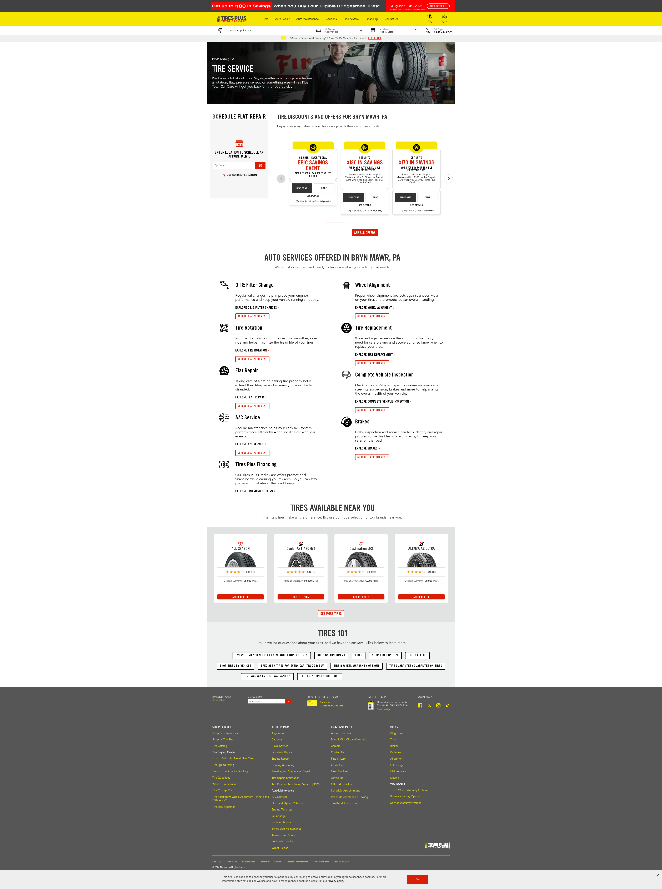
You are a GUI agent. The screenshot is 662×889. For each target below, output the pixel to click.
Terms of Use (231, 862)
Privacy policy (336, 881)
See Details (313, 196)
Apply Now (325, 702)
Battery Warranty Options (405, 796)
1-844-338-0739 (443, 32)
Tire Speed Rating (223, 765)
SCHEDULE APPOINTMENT (252, 316)
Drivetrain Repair (282, 752)
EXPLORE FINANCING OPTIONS (254, 491)
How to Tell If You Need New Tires (233, 758)
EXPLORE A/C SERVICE (249, 444)
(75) (313, 572)
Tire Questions (221, 777)
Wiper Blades (280, 848)
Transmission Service (284, 835)
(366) (434, 572)
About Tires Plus (341, 733)
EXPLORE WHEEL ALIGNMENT (373, 307)
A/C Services (279, 797)
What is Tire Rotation (224, 784)
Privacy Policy (248, 862)
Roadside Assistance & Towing (349, 797)
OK (417, 879)
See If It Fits (240, 597)
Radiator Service (281, 822)
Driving (394, 778)
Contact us (218, 700)
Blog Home (397, 733)
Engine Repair (280, 759)
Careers (335, 746)
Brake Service (280, 746)
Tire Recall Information (344, 803)
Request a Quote (341, 862)
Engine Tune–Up (282, 809)
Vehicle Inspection (283, 841)
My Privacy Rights (321, 862)
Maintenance (398, 771)
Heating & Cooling (283, 765)
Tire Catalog (219, 746)
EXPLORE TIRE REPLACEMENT (374, 354)
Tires (393, 739)
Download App (384, 710)
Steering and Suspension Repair (291, 771)
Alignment (278, 733)
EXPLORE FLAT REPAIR (249, 397)
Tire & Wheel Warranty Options (409, 790)
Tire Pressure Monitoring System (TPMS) (296, 784)
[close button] (657, 875)
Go (260, 165)
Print (324, 188)
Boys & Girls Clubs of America (349, 739)
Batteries (277, 739)
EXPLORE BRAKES (366, 448)
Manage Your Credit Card (331, 706)
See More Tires (331, 613)
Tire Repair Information (285, 778)
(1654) (373, 572)
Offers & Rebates (341, 784)
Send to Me (302, 188)
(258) (253, 572)
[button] (265, 19)
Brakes (394, 746)
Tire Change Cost (223, 790)
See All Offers (364, 232)
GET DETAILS (375, 38)
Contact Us (337, 752)
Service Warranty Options (405, 803)
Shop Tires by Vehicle (225, 733)
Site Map (216, 862)
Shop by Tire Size (223, 739)
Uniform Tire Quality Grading (230, 771)
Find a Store (338, 759)
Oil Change (279, 816)
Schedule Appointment (345, 790)
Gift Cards (337, 778)
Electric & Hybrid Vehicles (287, 803)
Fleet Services (339, 771)
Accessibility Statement (297, 862)
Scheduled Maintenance (287, 829)
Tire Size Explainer (223, 807)
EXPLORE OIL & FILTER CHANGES (256, 307)
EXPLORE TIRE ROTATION (251, 350)
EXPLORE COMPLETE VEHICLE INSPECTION (382, 401)
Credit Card (338, 765)
